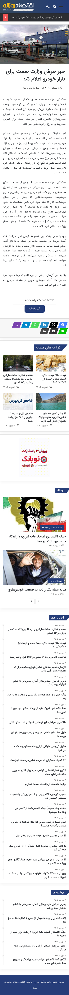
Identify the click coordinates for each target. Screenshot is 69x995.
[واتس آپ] (34, 325)
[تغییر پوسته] (48, 8)
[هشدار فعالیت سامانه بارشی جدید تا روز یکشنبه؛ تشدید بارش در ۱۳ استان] (18, 363)
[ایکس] (52, 325)
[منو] (61, 8)
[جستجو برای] (55, 8)
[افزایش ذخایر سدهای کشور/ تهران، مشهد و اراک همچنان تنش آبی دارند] (51, 401)
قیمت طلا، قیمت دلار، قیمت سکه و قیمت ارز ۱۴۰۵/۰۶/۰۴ (54, 379)
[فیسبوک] (62, 325)
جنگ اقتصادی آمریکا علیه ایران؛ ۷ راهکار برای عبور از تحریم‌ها (37, 539)
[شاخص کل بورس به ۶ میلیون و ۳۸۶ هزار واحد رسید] (18, 401)
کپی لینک (34, 308)
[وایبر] (16, 325)
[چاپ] (43, 331)
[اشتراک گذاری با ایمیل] (52, 331)
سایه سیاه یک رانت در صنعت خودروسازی (37, 589)
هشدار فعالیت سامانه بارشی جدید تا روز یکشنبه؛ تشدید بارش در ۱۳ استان (18, 379)
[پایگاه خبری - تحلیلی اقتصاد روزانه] (18, 7)
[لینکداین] (43, 325)
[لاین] (62, 331)
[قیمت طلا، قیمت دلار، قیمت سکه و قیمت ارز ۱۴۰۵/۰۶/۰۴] (51, 363)
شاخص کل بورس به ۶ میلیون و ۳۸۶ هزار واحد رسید (36, 17)
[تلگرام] (25, 325)
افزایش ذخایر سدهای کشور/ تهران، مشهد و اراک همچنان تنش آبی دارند (52, 417)
